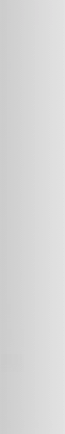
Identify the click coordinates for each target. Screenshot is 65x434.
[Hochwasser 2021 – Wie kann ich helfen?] (12, 371)
